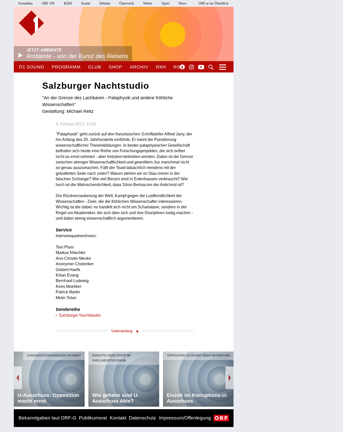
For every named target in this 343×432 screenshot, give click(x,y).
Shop (116, 66)
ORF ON (48, 3)
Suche (210, 67)
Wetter (147, 3)
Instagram (191, 67)
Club (94, 66)
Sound (85, 3)
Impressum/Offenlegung (185, 417)
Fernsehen (25, 3)
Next (229, 378)
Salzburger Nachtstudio (80, 315)
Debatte (104, 3)
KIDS (68, 3)
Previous (18, 378)
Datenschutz (142, 417)
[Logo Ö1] (31, 23)
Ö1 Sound (31, 66)
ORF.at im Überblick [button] (213, 3)
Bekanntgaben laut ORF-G (47, 417)
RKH (161, 66)
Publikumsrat (93, 417)
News (182, 3)
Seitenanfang (121, 331)
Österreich (126, 3)
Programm (66, 66)
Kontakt (118, 417)
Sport (165, 3)
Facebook (182, 66)
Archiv (139, 66)
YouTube (201, 67)
